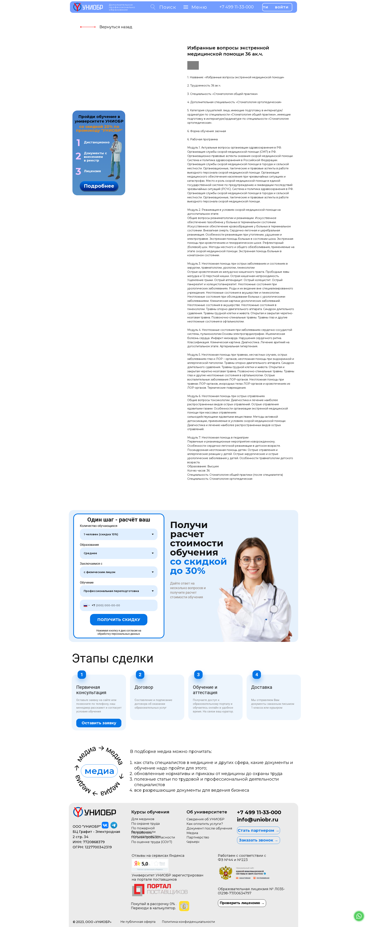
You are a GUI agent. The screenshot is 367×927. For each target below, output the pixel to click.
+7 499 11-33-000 (236, 7)
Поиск (167, 7)
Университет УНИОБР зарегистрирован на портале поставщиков (167, 877)
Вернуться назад (115, 27)
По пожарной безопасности (143, 830)
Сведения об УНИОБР (205, 819)
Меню (199, 7)
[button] (99, 186)
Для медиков (142, 819)
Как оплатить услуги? (205, 824)
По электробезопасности (153, 837)
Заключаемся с (91, 563)
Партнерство (198, 837)
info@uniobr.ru (257, 819)
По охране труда (145, 823)
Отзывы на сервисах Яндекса (158, 856)
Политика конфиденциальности (188, 922)
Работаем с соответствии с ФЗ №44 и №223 (242, 858)
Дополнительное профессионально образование (122, 7)
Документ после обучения (209, 828)
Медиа (192, 833)
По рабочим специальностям (146, 834)
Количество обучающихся (98, 526)
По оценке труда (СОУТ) (151, 842)
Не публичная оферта (137, 922)
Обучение (86, 582)
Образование (89, 545)
